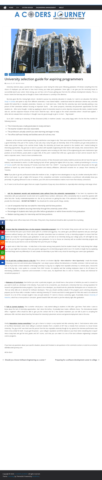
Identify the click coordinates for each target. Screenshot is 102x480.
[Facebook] (2, 222)
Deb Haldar (21, 83)
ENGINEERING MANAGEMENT (46, 7)
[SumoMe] (2, 262)
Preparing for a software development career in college (76, 360)
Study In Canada (10, 101)
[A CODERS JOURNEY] (5, 7)
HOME (11, 7)
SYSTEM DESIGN (27, 7)
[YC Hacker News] (2, 257)
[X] (2, 227)
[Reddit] (2, 242)
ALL (6, 74)
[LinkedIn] (2, 237)
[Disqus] (51, 386)
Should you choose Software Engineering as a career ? (25, 360)
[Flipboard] (2, 247)
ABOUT (61, 7)
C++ (17, 7)
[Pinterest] (2, 232)
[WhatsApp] (2, 252)
